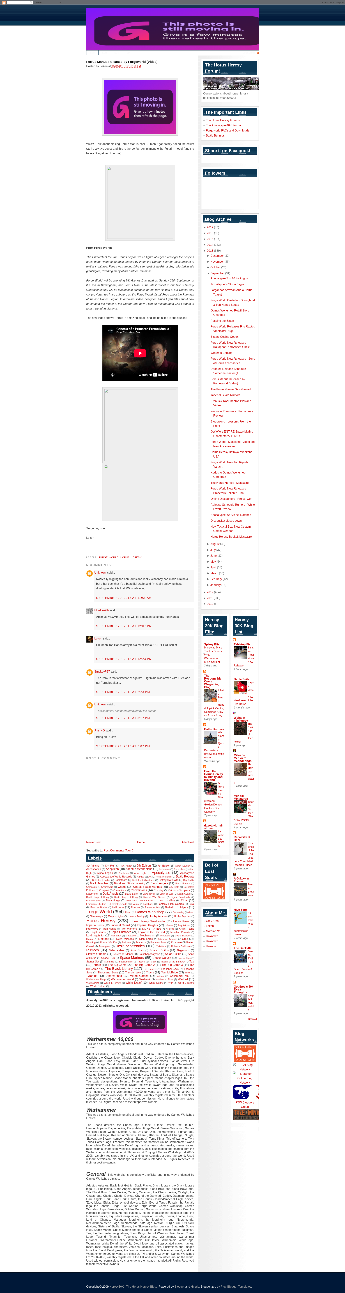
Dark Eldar (131, 893)
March (214, 573)
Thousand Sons (108, 972)
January (215, 585)
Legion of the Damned (151, 932)
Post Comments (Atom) (118, 850)
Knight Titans (186, 928)
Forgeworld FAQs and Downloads (227, 130)
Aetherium (164, 869)
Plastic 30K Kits (108, 942)
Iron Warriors (129, 928)
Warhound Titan (164, 979)
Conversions (139, 890)
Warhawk (144, 979)
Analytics (124, 873)
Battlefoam (121, 880)
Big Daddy (188, 880)
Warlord (183, 979)
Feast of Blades (98, 907)
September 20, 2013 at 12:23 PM (124, 659)
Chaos (122, 886)
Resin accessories (130, 946)
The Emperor (150, 969)
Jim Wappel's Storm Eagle (227, 284)
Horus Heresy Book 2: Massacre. (231, 536)
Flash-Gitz (170, 907)
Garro (191, 912)
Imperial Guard (120, 925)
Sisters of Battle (96, 953)
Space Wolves (162, 957)
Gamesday (178, 912)
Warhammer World (122, 979)
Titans (150, 972)
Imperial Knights (147, 925)
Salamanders (117, 950)
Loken (98, 638)
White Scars (156, 982)
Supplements (126, 961)
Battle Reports (185, 876)
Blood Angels (159, 883)
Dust (161, 900)
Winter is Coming (222, 352)
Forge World (108, 557)
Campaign (91, 887)
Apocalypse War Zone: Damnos (231, 514)
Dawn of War (166, 893)
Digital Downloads (180, 897)
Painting (91, 942)
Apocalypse (161, 873)
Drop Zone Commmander (139, 900)
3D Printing (92, 865)
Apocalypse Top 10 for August (230, 278)
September (217, 273)
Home (141, 842)
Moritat (89, 939)
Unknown (100, 572)
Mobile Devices (182, 935)
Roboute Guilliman (180, 946)
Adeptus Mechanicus (138, 869)
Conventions (119, 890)
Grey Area (212, 920)
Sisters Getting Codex (224, 336)
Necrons (103, 938)
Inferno (169, 925)
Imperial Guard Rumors (225, 395)
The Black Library (119, 969)
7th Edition (164, 865)
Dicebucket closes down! (226, 520)
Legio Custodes (121, 932)
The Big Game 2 (144, 964)
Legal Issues (98, 932)
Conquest (104, 890)
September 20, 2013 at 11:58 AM (124, 597)
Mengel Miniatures (241, 797)
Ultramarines (113, 975)
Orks (185, 938)
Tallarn (153, 961)
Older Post (187, 842)
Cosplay (158, 890)
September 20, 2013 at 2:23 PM (123, 692)
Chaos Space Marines (147, 886)
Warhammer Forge (96, 979)
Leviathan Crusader (180, 932)
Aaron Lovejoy (182, 865)
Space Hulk (108, 958)
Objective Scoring (167, 939)
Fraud (128, 912)
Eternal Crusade (118, 904)
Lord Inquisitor (95, 935)
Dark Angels (110, 893)
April (213, 567)
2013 (210, 250)
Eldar (184, 900)
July (213, 549)
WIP (170, 983)
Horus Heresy (131, 557)
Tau (191, 961)
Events (135, 904)
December (217, 255)
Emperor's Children (96, 904)
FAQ (191, 903)
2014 (210, 244)
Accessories (93, 869)
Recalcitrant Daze (242, 838)
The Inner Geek (170, 969)
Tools (187, 972)
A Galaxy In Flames (241, 880)
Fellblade (118, 907)
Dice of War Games (154, 897)
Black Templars (99, 883)
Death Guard (184, 893)
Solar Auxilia (173, 953)
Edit (92, 53)
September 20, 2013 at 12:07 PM (124, 626)
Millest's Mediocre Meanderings (243, 758)
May (213, 561)
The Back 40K (243, 948)
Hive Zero (240, 909)
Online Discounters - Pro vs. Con (231, 498)
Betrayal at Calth (168, 880)
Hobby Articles (158, 916)
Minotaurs (165, 935)
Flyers (184, 907)
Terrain (96, 964)
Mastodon (131, 935)
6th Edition (144, 865)
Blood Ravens (182, 883)
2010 (210, 603)
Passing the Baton (222, 320)
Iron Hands (109, 928)
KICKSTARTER (151, 928)
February (216, 579)
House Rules (181, 921)
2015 (210, 239)
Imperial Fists (95, 925)
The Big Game (117, 964)
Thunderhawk (133, 972)
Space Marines (132, 958)
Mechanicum (147, 935)
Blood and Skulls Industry (129, 883)
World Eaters (97, 986)
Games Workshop (149, 912)
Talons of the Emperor (173, 961)
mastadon (116, 935)
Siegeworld (182, 950)
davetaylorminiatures (214, 827)
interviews (92, 928)
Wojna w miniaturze (241, 719)
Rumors (92, 950)
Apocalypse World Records (116, 876)
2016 (210, 233)
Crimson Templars (179, 890)
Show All (252, 1019)
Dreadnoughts (93, 900)
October (215, 267)
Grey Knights (116, 916)
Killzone (170, 928)
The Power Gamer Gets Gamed (231, 389)
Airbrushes (179, 869)
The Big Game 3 (172, 964)
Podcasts (126, 942)
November (217, 261)
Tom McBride (169, 972)
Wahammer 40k (179, 976)
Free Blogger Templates (236, 1286)
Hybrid (195, 1286)
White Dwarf (133, 982)
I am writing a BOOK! (221, 838)
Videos (160, 976)
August (214, 544)
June (213, 555)
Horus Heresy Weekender (147, 921)
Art (149, 876)
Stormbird (109, 961)
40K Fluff (110, 865)
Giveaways (96, 916)
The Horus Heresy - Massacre (230, 482)
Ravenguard (105, 946)
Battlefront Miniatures (143, 880)
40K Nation (126, 865)
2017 (210, 227)
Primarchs (141, 942)
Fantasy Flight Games (171, 903)
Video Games (139, 975)
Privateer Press (158, 942)
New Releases (125, 939)
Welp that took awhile (251, 1002)
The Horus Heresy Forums (223, 120)
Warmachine (92, 983)
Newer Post (93, 842)
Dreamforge (113, 900)
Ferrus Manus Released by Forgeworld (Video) (122, 62)
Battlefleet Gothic (101, 880)
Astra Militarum (164, 876)
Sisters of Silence (123, 954)
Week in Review (112, 983)
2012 (210, 592)
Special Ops (184, 958)
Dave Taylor (149, 893)
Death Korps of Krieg (126, 897)
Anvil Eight (140, 873)
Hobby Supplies (182, 916)
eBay (172, 900)
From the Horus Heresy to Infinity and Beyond (213, 775)
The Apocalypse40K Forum (223, 125)
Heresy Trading (136, 916)
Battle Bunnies (215, 135)
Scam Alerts (137, 950)
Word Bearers (186, 982)
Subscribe (249, 53)
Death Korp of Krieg (97, 897)
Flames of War (152, 907)
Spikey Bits (212, 644)
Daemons (92, 893)
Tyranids (91, 975)
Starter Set (92, 961)
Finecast (135, 907)
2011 (210, 598)
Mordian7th (101, 610)
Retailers (161, 946)
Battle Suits (241, 679)
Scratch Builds (159, 950)
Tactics (141, 961)
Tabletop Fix (242, 644)
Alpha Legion (105, 873)
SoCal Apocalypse (149, 954)
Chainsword (107, 887)
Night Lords (146, 939)
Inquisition (184, 925)
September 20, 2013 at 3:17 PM (123, 718)
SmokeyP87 (102, 671)
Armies (140, 876)
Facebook (148, 904)
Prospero (176, 942)
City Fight (174, 887)
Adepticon (112, 869)
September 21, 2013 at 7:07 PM (123, 746)
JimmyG (99, 730)
